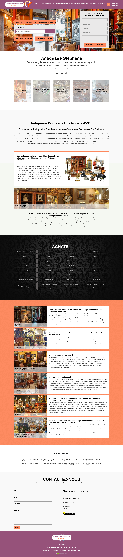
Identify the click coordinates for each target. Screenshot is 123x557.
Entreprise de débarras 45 (63, 4)
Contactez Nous (44, 39)
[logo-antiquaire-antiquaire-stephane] (14, 4)
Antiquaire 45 (37, 4)
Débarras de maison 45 (48, 4)
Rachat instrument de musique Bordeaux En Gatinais (71, 464)
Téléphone (17, 503)
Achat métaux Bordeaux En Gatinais (52, 463)
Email (15, 497)
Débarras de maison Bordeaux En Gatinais (93, 464)
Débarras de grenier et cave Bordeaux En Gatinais (49, 460)
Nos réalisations (23, 39)
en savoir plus (22, 101)
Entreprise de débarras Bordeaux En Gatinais (93, 460)
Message (16, 510)
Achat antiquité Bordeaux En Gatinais (71, 460)
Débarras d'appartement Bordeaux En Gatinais (30, 460)
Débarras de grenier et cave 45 (79, 4)
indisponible (115, 3)
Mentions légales (73, 550)
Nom (15, 490)
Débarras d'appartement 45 (97, 4)
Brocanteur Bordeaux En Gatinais (30, 463)
